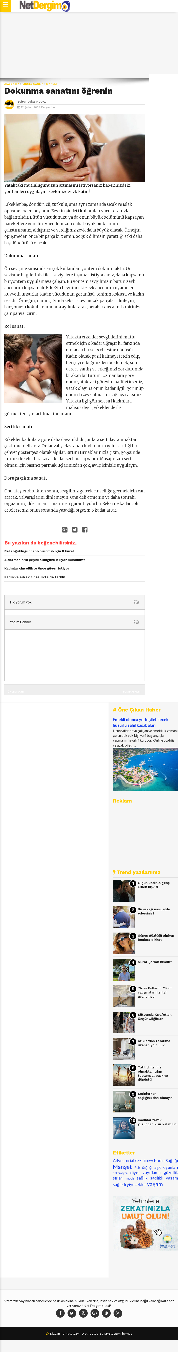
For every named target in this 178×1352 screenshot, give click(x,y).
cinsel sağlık (33, 84)
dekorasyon (120, 1173)
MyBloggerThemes (118, 1333)
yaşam (155, 1184)
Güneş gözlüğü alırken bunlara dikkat (156, 938)
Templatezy (70, 1333)
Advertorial (123, 1160)
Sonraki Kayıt (132, 691)
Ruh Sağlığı (143, 1167)
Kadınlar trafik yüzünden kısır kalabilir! (157, 1122)
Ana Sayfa (12, 84)
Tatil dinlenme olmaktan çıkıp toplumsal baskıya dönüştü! (153, 1073)
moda (130, 1178)
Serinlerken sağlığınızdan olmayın (155, 1096)
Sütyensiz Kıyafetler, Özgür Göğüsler (155, 1017)
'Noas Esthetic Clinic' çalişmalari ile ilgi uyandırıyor (155, 992)
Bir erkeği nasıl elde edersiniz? (154, 911)
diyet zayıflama (145, 1172)
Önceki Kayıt (16, 691)
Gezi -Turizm (144, 1161)
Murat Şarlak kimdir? (155, 962)
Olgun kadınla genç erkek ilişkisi (154, 885)
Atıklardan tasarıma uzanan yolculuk (154, 1043)
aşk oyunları (166, 1167)
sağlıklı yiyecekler (129, 1184)
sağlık (142, 1177)
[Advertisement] (89, 45)
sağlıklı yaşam (164, 1177)
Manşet (52, 84)
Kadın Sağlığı (166, 1160)
